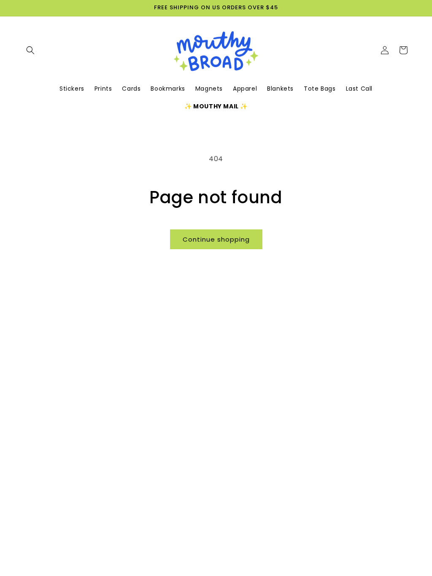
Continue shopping (216, 239)
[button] (30, 50)
